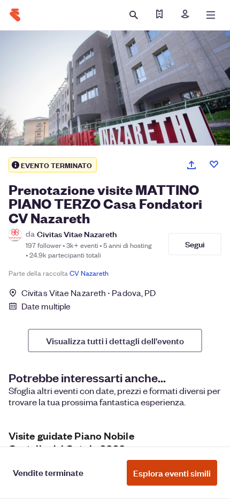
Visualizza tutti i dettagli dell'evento (115, 340)
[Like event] (213, 164)
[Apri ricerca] (133, 14)
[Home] (15, 15)
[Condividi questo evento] (191, 165)
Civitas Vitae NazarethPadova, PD (88, 292)
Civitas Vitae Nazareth (77, 234)
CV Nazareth (89, 273)
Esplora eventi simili (172, 473)
